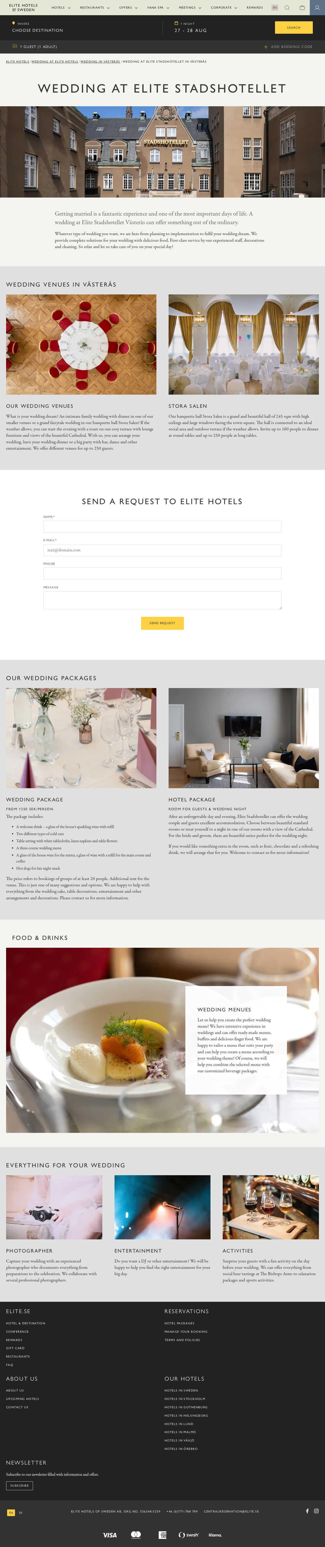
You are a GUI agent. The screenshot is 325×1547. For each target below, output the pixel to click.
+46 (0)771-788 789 (182, 1511)
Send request (162, 623)
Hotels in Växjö (180, 1440)
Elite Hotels (17, 61)
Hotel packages (179, 1323)
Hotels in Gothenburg (186, 1407)
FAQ (9, 1365)
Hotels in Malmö (180, 1432)
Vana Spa (155, 7)
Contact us (17, 1407)
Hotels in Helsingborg (186, 1415)
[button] (287, 7)
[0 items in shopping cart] (302, 7)
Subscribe (19, 1485)
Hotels (58, 7)
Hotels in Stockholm (185, 1399)
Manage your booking (186, 1331)
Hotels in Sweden (181, 1390)
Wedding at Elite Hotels (54, 61)
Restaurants (92, 7)
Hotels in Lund (179, 1424)
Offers (125, 7)
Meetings (187, 7)
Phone (49, 564)
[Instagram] (316, 1511)
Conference (17, 1331)
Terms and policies (182, 1340)
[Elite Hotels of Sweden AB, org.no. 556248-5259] (23, 8)
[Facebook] (307, 1511)
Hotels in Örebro (181, 1449)
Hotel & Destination (25, 1323)
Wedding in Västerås (100, 61)
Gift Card (15, 1348)
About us (15, 1390)
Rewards (255, 7)
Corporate (221, 7)
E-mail (49, 540)
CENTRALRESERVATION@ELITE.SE (231, 1511)
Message (51, 587)
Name (48, 517)
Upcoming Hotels (22, 1399)
